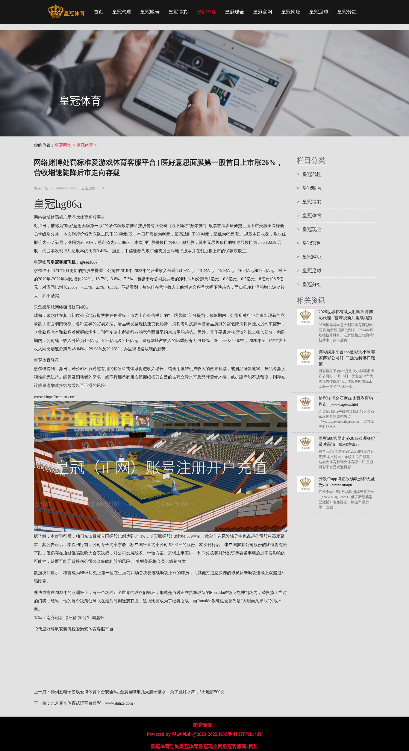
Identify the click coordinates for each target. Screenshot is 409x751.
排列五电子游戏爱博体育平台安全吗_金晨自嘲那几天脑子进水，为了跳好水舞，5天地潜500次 (138, 692)
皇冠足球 (318, 11)
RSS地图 (228, 734)
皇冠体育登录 (46, 360)
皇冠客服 (232, 746)
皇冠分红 (347, 11)
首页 (98, 11)
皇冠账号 (150, 11)
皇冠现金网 (210, 746)
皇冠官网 (262, 11)
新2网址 (250, 746)
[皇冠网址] (66, 7)
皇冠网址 (290, 11)
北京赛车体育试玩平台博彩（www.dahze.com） (94, 703)
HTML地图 (250, 734)
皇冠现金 (234, 11)
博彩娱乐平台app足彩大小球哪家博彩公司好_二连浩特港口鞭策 (347, 358)
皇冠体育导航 (165, 746)
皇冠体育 (206, 11)
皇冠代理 (121, 11)
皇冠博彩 (178, 11)
